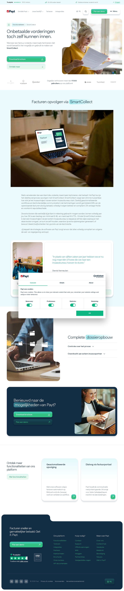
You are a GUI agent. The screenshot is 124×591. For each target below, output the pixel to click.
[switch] (51, 305)
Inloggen (78, 554)
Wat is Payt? (101, 560)
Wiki (76, 550)
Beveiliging (100, 554)
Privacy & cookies (47, 581)
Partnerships (80, 557)
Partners (56, 550)
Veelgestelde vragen (83, 560)
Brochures (57, 557)
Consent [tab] (33, 283)
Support (78, 544)
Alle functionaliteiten (17, 477)
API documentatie (60, 563)
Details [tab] (62, 283)
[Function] (60, 479)
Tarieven (49, 11)
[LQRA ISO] (38, 557)
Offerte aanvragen (82, 547)
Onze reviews (58, 560)
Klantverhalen (58, 554)
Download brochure (17, 59)
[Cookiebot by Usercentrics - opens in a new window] (95, 276)
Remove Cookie (123, 590)
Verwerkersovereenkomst (75, 581)
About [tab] (91, 283)
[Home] (9, 25)
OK (90, 313)
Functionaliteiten (59, 541)
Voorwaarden (59, 581)
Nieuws (99, 557)
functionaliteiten (18, 25)
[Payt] (11, 11)
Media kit (100, 550)
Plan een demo (99, 11)
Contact (78, 541)
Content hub (101, 544)
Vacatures (100, 547)
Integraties (60, 11)
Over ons (100, 541)
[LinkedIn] (12, 581)
